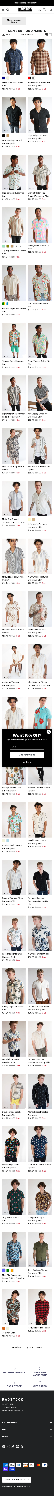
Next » (39, 1347)
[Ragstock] (25, 9)
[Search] (9, 10)
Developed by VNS (23, 1486)
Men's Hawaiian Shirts (14, 21)
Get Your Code (27, 754)
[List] (50, 35)
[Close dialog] (49, 732)
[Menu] (3, 10)
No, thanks (27, 762)
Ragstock (11, 1486)
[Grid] (46, 35)
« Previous (16, 1347)
